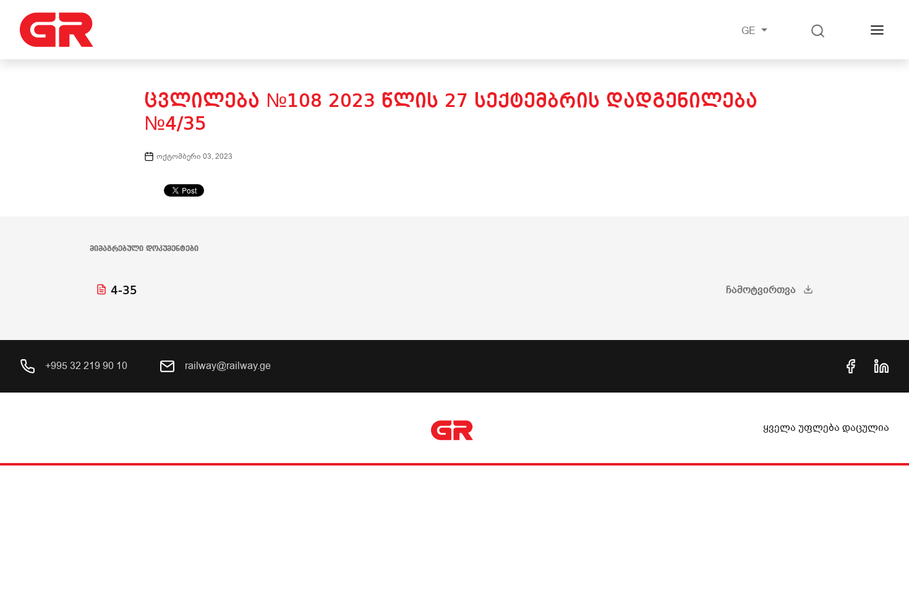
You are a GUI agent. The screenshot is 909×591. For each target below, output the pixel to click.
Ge (749, 31)
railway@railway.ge (226, 366)
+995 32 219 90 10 (85, 366)
